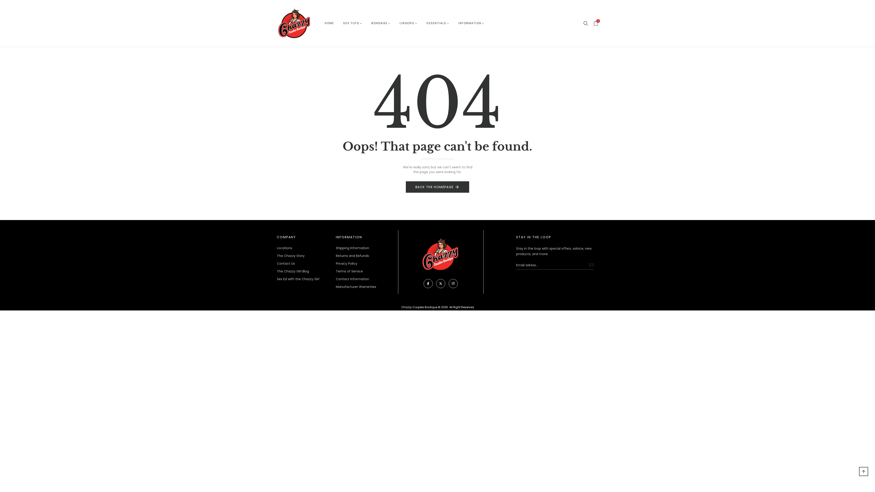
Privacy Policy (346, 263)
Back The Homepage (434, 187)
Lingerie (407, 23)
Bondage (379, 23)
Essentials (436, 23)
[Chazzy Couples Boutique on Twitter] (440, 283)
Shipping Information (352, 248)
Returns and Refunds (352, 256)
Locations (284, 248)
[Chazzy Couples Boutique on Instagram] (453, 283)
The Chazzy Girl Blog (293, 271)
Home (329, 23)
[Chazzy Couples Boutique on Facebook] (428, 283)
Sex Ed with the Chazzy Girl (298, 279)
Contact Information (352, 279)
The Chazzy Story (291, 256)
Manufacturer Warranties (356, 286)
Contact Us (286, 263)
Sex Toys (351, 23)
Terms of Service (349, 271)
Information (469, 23)
